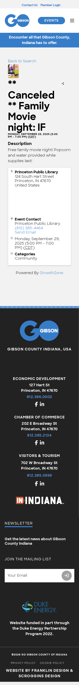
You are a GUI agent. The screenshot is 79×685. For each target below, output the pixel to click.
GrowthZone (51, 272)
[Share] (62, 83)
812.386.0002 (39, 396)
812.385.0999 (39, 475)
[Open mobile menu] (72, 20)
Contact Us (29, 5)
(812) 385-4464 (29, 228)
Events (51, 20)
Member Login (51, 5)
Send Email (25, 232)
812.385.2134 (39, 435)
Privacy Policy (23, 663)
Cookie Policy (52, 663)
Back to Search (22, 61)
